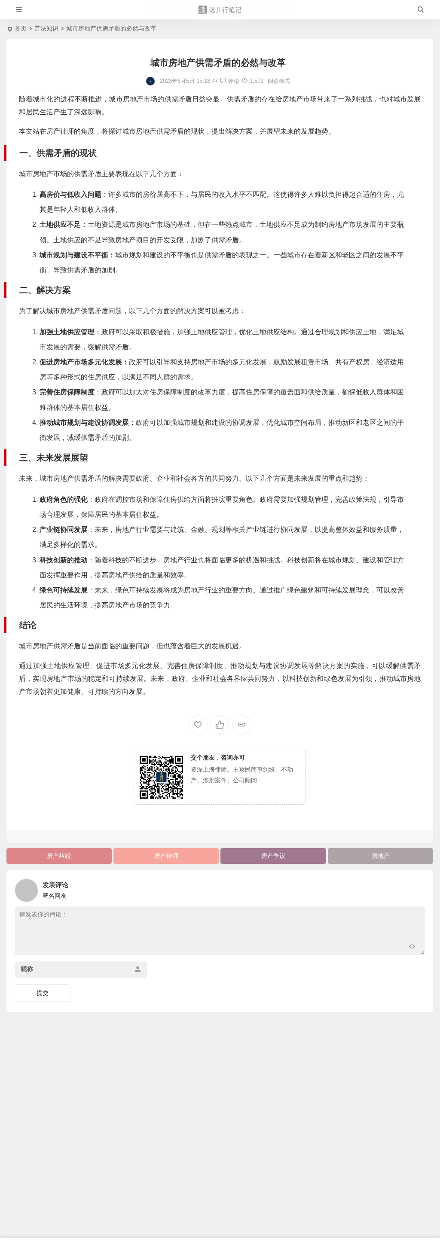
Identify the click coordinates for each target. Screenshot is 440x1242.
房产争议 (273, 855)
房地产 (381, 855)
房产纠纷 (59, 855)
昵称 (27, 968)
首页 (21, 28)
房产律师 (166, 855)
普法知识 (46, 28)
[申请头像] (416, 888)
